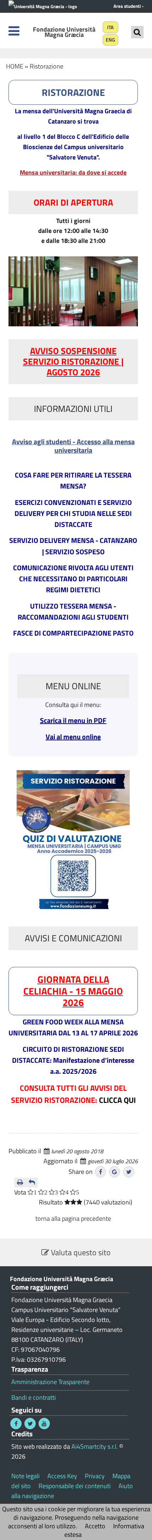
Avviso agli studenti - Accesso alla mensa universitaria (73, 446)
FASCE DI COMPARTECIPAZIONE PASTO (73, 632)
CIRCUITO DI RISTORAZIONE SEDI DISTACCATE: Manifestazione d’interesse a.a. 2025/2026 (73, 1060)
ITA (110, 27)
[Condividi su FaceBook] (100, 1171)
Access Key (62, 1476)
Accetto (95, 1526)
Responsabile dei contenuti (75, 1486)
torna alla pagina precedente (73, 1218)
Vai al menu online (73, 736)
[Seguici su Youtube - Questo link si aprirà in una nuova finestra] (44, 1423)
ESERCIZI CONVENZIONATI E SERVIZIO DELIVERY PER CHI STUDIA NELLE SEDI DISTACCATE (73, 513)
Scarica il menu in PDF (73, 720)
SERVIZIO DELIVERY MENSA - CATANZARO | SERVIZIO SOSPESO (73, 546)
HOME (14, 66)
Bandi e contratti (33, 1398)
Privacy (95, 1476)
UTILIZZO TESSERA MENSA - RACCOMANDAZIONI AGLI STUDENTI (73, 611)
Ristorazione (46, 66)
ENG (110, 40)
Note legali (25, 1476)
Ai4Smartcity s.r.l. (94, 1446)
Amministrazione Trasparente (50, 1382)
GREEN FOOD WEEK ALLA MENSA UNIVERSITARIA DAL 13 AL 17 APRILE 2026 (73, 1027)
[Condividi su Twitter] (128, 1171)
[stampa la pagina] (20, 1182)
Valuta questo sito (80, 1252)
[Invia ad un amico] (32, 1182)
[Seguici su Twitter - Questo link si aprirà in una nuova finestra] (30, 1423)
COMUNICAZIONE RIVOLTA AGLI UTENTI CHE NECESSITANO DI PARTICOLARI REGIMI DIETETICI (73, 578)
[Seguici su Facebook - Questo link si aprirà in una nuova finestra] (16, 1423)
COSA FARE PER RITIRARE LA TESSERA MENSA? (73, 480)
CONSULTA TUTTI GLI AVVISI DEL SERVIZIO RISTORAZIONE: (73, 1094)
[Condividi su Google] (114, 1171)
